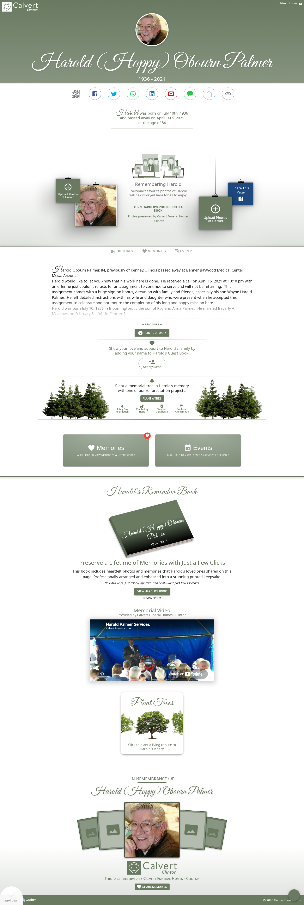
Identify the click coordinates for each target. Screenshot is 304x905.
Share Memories (154, 886)
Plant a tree (151, 398)
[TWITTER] (114, 94)
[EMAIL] (171, 94)
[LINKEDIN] (152, 94)
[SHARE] (209, 94)
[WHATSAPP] (133, 94)
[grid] (152, 194)
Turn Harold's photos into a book (158, 208)
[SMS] (190, 94)
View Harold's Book (152, 591)
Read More (152, 324)
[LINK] (228, 94)
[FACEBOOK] (95, 94)
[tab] (122, 251)
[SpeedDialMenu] (294, 895)
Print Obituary (154, 332)
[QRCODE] (76, 94)
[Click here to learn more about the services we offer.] (152, 868)
